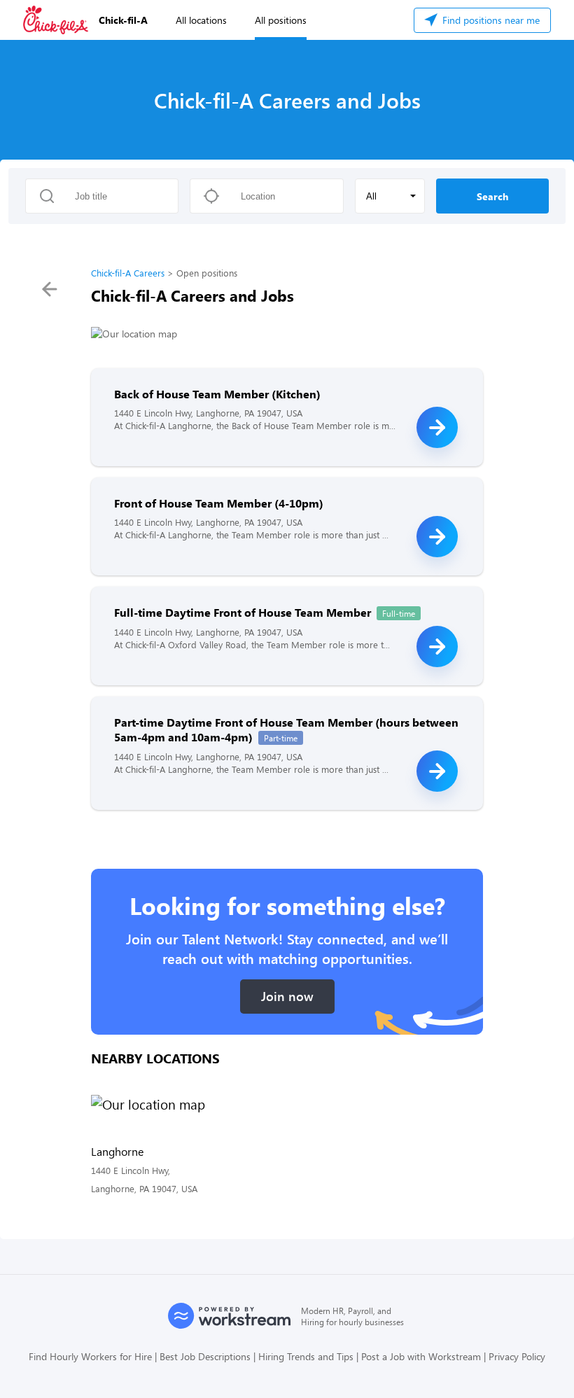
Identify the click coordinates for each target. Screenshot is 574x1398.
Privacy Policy (517, 1356)
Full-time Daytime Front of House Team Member (242, 612)
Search (492, 196)
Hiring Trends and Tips (306, 1356)
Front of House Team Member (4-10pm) (218, 503)
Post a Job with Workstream (421, 1356)
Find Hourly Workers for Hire (90, 1356)
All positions (281, 20)
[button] (390, 196)
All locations (201, 20)
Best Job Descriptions (205, 1356)
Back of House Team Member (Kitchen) (217, 393)
